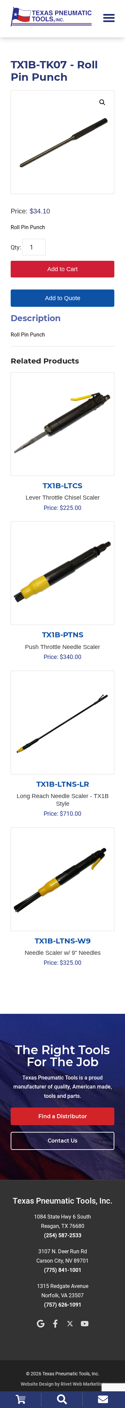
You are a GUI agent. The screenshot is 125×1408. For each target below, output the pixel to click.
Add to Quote (62, 298)
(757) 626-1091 (62, 1305)
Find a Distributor (62, 1116)
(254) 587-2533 (62, 1235)
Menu (109, 17)
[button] (102, 102)
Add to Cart (62, 269)
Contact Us (62, 1141)
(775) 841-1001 (62, 1270)
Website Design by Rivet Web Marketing (63, 1384)
